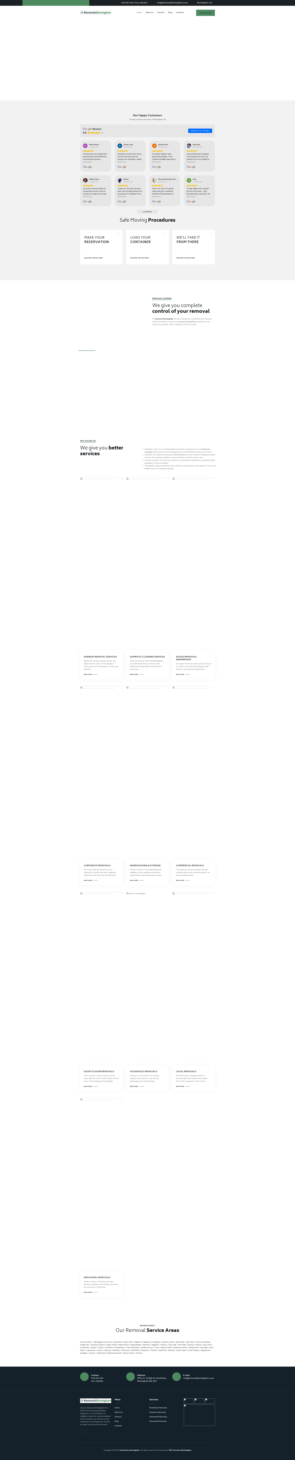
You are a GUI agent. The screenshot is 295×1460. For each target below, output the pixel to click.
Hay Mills (204, 1347)
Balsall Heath (166, 1347)
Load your (140, 240)
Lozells (99, 1350)
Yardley (94, 1347)
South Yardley (193, 1350)
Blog (170, 12)
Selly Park (207, 1345)
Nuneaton (145, 1350)
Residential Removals (158, 1407)
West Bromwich (133, 1347)
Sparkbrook (205, 1350)
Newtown (125, 1350)
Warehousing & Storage (145, 866)
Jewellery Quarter (97, 1345)
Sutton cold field (203, 1342)
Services (160, 12)
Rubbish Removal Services (100, 657)
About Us (149, 12)
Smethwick (84, 1347)
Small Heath (181, 1350)
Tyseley (92, 1353)
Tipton (101, 1347)
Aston (156, 1347)
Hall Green (190, 1342)
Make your (96, 240)
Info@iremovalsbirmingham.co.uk (172, 2)
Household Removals (143, 1072)
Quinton (191, 1345)
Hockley (163, 1345)
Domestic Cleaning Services (147, 657)
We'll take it (188, 240)
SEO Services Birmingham (180, 1450)
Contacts (180, 12)
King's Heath (111, 1345)
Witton (139, 1353)
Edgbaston (146, 1342)
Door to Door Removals (99, 1072)
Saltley (198, 1345)
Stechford (109, 1347)
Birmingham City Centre (103, 1342)
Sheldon (171, 1350)
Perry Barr (182, 1345)
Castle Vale (128, 1342)
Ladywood (90, 1350)
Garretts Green (168, 1342)
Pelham (153, 1350)
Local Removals (186, 1072)
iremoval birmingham (164, 319)
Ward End (101, 1353)
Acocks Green (85, 1342)
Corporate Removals (97, 866)
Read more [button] (87, 162)
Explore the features (93, 258)
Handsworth (194, 1347)
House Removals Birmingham (186, 658)
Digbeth (137, 1342)
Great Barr (180, 1342)
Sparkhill (83, 1353)
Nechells (116, 1350)
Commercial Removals (190, 866)
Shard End (162, 1350)
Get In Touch (205, 13)
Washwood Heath (113, 1353)
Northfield (135, 1350)
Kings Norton (123, 1345)
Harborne (146, 1345)
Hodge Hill (84, 1345)
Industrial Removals (97, 1278)
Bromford (118, 1342)
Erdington (157, 1342)
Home (139, 12)
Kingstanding (135, 1345)
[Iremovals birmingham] (95, 13)
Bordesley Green (180, 1347)
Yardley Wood (147, 1347)
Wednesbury (120, 1347)
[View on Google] (85, 145)
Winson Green (128, 1353)
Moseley (107, 1350)
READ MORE (88, 674)
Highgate (155, 1345)
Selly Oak (172, 1345)
